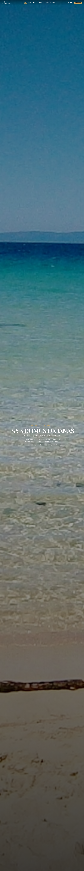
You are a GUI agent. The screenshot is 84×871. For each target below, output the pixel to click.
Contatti (52, 2)
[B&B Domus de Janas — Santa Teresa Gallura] (7, 2)
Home (25, 2)
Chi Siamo (40, 2)
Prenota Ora (78, 2)
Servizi (34, 2)
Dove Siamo (46, 2)
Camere (30, 2)
